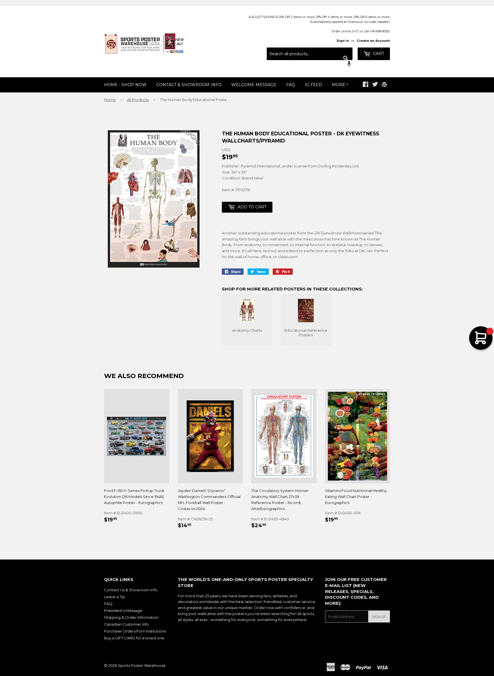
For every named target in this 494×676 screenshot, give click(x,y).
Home (110, 99)
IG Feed (313, 84)
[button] (309, 64)
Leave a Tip (114, 596)
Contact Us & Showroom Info (131, 590)
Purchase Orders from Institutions (135, 631)
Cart (378, 53)
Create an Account (373, 41)
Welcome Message (253, 84)
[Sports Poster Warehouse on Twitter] (375, 85)
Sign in (342, 41)
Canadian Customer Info (126, 624)
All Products (138, 99)
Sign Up (379, 616)
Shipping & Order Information (131, 617)
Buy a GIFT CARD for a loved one (134, 638)
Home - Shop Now (125, 84)
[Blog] (384, 85)
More (338, 84)
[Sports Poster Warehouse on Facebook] (365, 85)
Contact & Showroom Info (189, 84)
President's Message (123, 610)
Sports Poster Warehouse (142, 665)
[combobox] (309, 54)
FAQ (290, 84)
